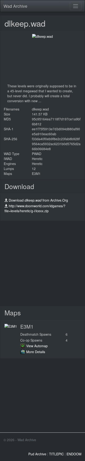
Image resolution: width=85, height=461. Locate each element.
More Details (35, 351)
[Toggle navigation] (75, 6)
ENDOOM (74, 454)
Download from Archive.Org (38, 200)
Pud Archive (37, 454)
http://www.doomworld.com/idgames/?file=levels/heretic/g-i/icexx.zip (34, 208)
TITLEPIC (56, 454)
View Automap (37, 345)
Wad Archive (15, 6)
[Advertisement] (42, 263)
